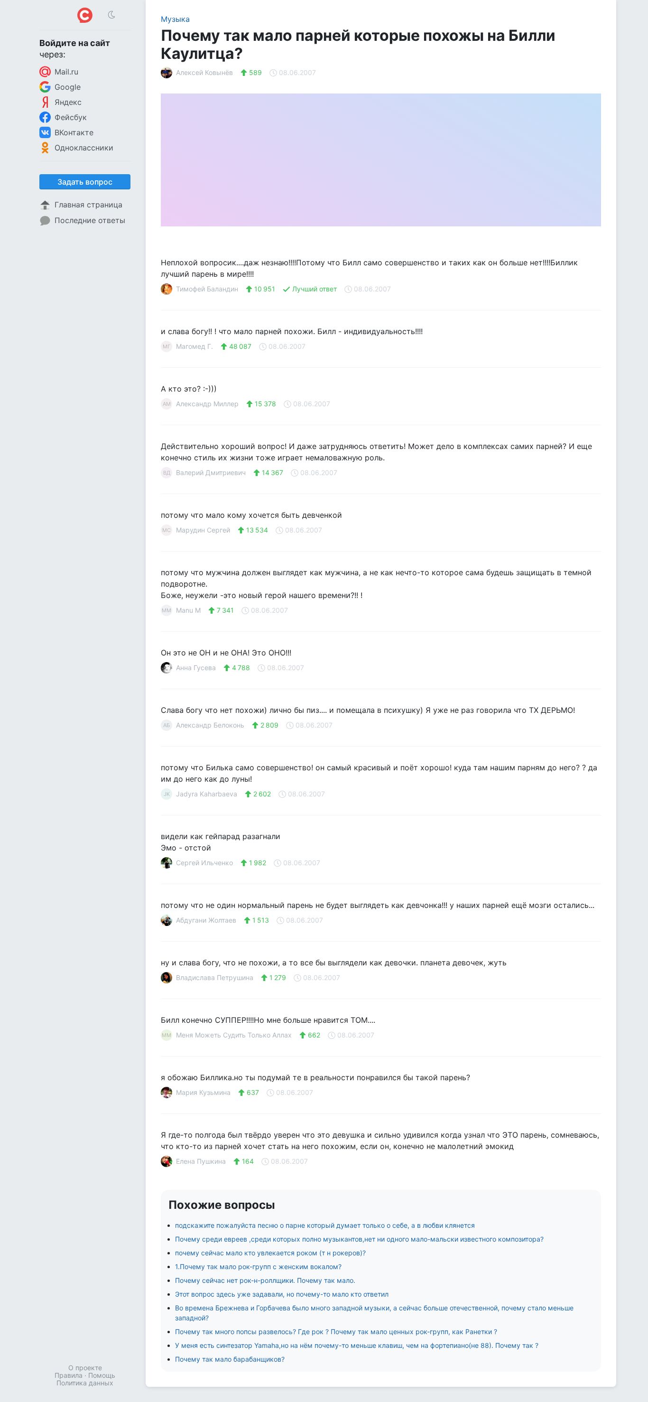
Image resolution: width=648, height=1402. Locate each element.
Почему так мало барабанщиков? (230, 1359)
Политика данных (84, 1383)
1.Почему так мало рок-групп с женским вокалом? (258, 1266)
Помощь (101, 1375)
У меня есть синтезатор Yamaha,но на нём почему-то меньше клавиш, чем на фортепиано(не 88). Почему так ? (356, 1345)
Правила (69, 1375)
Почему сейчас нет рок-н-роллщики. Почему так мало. (265, 1280)
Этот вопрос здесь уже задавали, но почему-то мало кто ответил (282, 1294)
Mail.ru (66, 71)
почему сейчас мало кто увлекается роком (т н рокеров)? (270, 1253)
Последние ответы (90, 220)
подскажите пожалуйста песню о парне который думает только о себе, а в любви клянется (325, 1225)
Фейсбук (71, 117)
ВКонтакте (74, 132)
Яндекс (68, 102)
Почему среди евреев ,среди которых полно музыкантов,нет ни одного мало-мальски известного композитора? (359, 1239)
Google (68, 87)
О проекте (85, 1368)
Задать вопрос (84, 182)
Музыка (175, 19)
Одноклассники (84, 147)
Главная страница (88, 204)
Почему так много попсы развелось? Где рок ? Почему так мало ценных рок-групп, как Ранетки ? (336, 1331)
